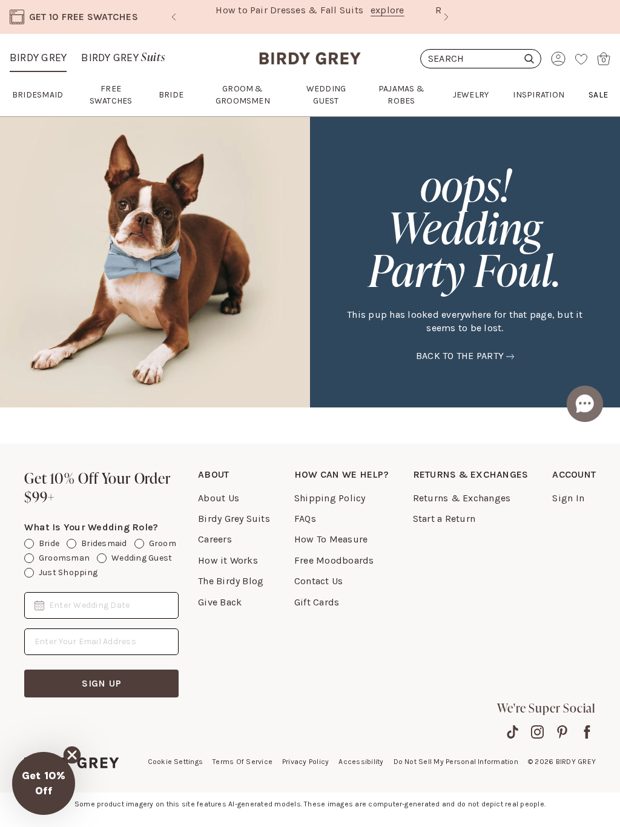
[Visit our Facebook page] (587, 732)
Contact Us (318, 581)
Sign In (568, 498)
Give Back (220, 602)
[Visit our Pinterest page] (562, 732)
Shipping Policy (330, 498)
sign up (102, 683)
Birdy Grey (38, 57)
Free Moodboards (334, 560)
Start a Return (444, 518)
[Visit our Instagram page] (537, 732)
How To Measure (331, 539)
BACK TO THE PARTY (460, 355)
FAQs (305, 518)
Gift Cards (316, 602)
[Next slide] (446, 17)
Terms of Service (242, 761)
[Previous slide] (174, 17)
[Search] (480, 58)
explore (387, 10)
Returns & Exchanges (462, 498)
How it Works (228, 560)
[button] (43, 783)
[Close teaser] (72, 755)
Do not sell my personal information (456, 761)
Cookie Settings (175, 761)
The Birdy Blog (230, 581)
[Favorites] (581, 59)
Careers (215, 539)
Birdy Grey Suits (234, 518)
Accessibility (360, 761)
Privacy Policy (305, 761)
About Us (218, 498)
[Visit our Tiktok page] (512, 732)
